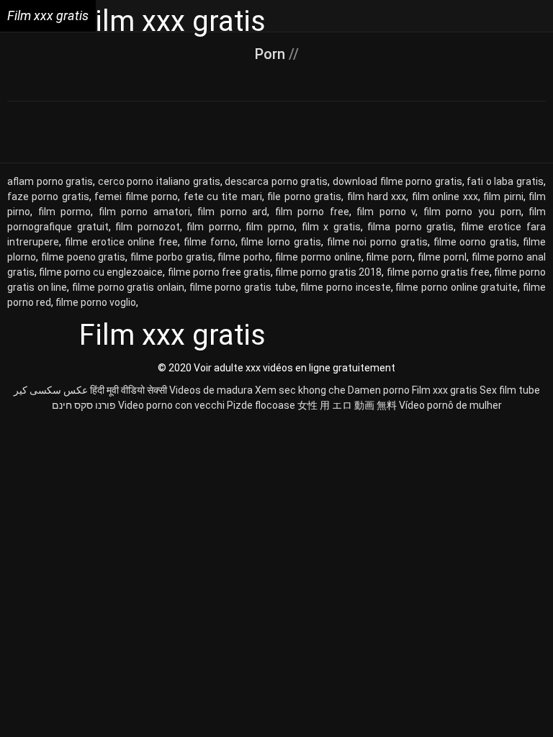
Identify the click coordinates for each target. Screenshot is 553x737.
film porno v (385, 211)
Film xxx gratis (444, 390)
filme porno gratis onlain (128, 287)
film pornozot (147, 226)
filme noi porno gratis (377, 242)
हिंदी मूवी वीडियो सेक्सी (128, 390)
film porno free (312, 211)
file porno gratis (304, 196)
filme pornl (442, 257)
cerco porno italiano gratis (159, 181)
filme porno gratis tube (242, 287)
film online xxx (445, 196)
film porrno (212, 226)
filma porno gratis (410, 226)
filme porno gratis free (438, 272)
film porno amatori (144, 211)
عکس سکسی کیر (51, 390)
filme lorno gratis (280, 242)
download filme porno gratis (397, 181)
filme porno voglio (95, 302)
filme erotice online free (121, 242)
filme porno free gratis (219, 272)
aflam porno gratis (50, 181)
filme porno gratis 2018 (328, 272)
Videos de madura (211, 390)
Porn (272, 54)
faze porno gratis (48, 196)
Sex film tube (510, 390)
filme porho (243, 257)
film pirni (503, 196)
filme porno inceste (345, 287)
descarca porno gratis (276, 181)
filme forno (209, 242)
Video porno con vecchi (171, 405)
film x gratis (331, 226)
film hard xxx (377, 196)
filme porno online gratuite (456, 287)
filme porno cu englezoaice (101, 272)
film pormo (64, 211)
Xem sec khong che (300, 390)
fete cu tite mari (223, 196)
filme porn (389, 257)
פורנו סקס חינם (84, 405)
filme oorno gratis (475, 242)
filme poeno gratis (83, 257)
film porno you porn (472, 211)
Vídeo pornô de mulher (450, 405)
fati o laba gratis (505, 181)
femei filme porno (136, 196)
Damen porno (379, 390)
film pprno (270, 226)
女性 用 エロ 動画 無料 (347, 405)
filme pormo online (318, 257)
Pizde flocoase (261, 405)
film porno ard (232, 211)
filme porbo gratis (171, 257)
